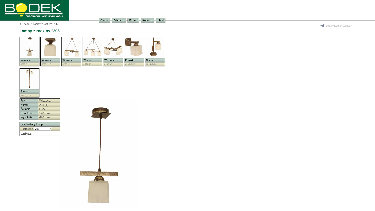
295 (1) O (47, 64)
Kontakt (147, 20)
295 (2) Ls (26, 95)
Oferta (104, 20)
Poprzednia (27, 128)
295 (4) (108, 64)
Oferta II (118, 20)
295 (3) (88, 64)
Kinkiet (129, 60)
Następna (26, 133)
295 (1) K (130, 64)
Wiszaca (25, 60)
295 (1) (25, 64)
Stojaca (25, 91)
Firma (132, 20)
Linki (161, 20)
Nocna (149, 60)
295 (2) (67, 64)
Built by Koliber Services (339, 25)
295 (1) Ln (152, 64)
